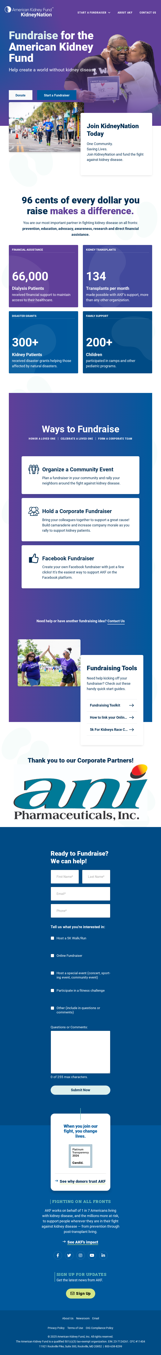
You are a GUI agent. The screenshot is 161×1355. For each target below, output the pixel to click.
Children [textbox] (94, 354)
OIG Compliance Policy (99, 1328)
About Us (67, 1318)
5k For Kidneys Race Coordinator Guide (109, 729)
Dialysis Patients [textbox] (28, 288)
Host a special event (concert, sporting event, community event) (83, 975)
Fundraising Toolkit (105, 705)
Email (95, 1318)
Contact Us (116, 621)
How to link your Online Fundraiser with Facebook (109, 717)
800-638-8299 (113, 1346)
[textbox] (28, 288)
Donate (21, 95)
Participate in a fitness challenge (81, 990)
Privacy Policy (56, 1328)
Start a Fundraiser (57, 95)
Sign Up (83, 1293)
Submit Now (80, 1090)
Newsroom (83, 1318)
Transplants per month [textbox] (107, 288)
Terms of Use (75, 1328)
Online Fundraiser (69, 956)
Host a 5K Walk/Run (71, 938)
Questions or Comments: (69, 1027)
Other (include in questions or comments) (78, 1010)
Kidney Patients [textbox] (27, 354)
